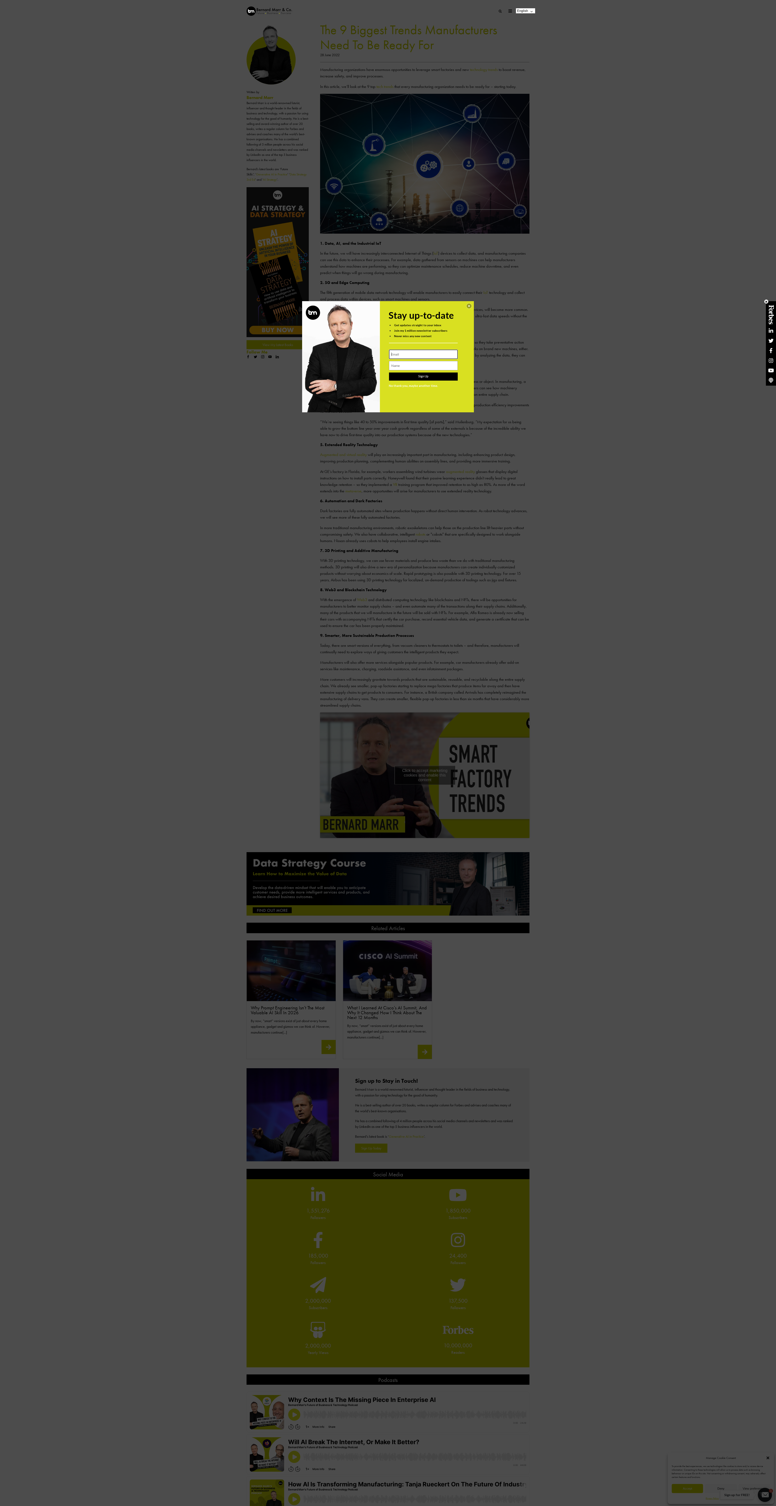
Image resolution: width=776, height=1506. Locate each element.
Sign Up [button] (423, 376)
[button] (469, 306)
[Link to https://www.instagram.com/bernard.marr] (771, 360)
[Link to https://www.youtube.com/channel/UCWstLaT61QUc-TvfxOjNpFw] (771, 370)
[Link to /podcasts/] (771, 380)
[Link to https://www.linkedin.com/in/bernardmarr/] (771, 330)
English (522, 11)
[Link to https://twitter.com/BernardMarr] (771, 340)
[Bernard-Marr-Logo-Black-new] (269, 8)
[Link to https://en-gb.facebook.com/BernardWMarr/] (771, 350)
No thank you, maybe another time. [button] (413, 385)
